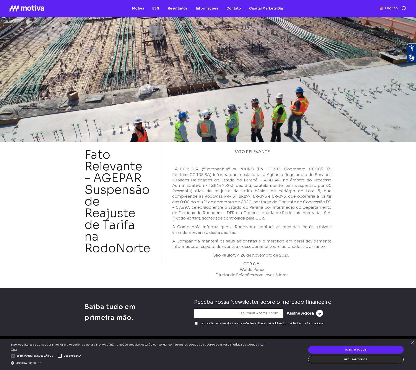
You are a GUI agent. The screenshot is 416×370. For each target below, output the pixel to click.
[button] (35, 355)
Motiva (138, 8)
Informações (207, 8)
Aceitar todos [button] (356, 349)
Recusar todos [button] (355, 359)
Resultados (178, 8)
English (391, 8)
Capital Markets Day (266, 8)
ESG (155, 8)
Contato (233, 8)
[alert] (208, 354)
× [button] (412, 343)
